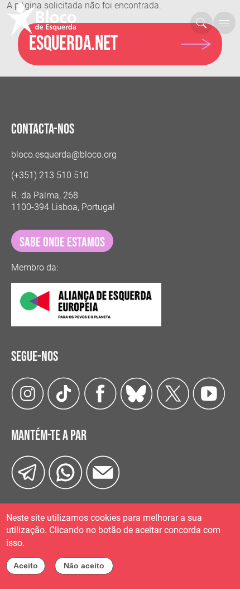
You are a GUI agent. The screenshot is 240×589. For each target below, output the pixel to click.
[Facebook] (100, 393)
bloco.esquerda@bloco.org (64, 154)
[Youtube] (209, 393)
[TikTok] (63, 393)
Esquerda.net (73, 44)
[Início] (46, 19)
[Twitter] (136, 393)
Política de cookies (63, 543)
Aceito (25, 565)
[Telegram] (28, 472)
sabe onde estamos (62, 242)
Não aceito (84, 565)
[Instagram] (27, 393)
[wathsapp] (66, 472)
